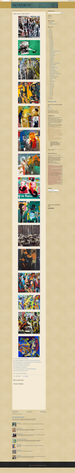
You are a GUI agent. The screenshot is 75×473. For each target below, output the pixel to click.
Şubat (51, 93)
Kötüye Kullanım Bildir (52, 101)
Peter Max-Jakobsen (53, 64)
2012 (50, 98)
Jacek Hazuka (19, 450)
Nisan (51, 90)
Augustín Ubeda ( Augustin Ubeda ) (55, 73)
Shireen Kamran (52, 66)
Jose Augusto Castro (53, 78)
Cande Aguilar (19, 444)
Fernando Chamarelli (53, 70)
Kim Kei (51, 79)
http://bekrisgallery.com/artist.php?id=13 (20, 367)
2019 (50, 30)
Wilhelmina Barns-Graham (54, 67)
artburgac (50, 22)
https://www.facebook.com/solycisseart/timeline (21, 363)
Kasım (51, 40)
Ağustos (51, 84)
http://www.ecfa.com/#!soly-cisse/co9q (20, 373)
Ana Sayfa (29, 411)
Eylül (51, 83)
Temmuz (51, 86)
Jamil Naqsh (19, 455)
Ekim (51, 42)
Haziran (51, 87)
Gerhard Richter (52, 81)
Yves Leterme (52, 75)
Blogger (35, 465)
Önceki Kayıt (43, 411)
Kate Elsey (51, 49)
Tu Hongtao (51, 43)
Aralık (51, 39)
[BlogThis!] (24, 376)
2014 (50, 37)
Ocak (51, 95)
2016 (50, 34)
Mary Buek (51, 61)
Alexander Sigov (19, 428)
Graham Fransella (52, 52)
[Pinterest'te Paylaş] (27, 376)
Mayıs (51, 89)
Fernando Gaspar (52, 55)
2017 (50, 33)
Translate (55, 191)
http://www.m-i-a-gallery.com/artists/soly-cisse (21, 365)
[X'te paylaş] (25, 376)
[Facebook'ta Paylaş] (26, 376)
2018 (50, 31)
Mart (51, 92)
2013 (50, 97)
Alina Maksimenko (20, 433)
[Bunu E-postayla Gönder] (23, 376)
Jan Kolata (51, 46)
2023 (50, 28)
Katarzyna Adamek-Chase (54, 76)
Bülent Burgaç (50, 107)
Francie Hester (52, 58)
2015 (50, 36)
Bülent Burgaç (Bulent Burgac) (18, 417)
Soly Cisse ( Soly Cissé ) (54, 72)
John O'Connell (52, 69)
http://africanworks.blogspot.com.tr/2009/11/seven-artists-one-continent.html (26, 360)
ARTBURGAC (22, 5)
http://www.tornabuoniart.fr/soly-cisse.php (20, 358)
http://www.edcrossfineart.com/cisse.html (20, 370)
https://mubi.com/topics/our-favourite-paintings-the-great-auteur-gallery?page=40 (27, 362)
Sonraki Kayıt (15, 411)
